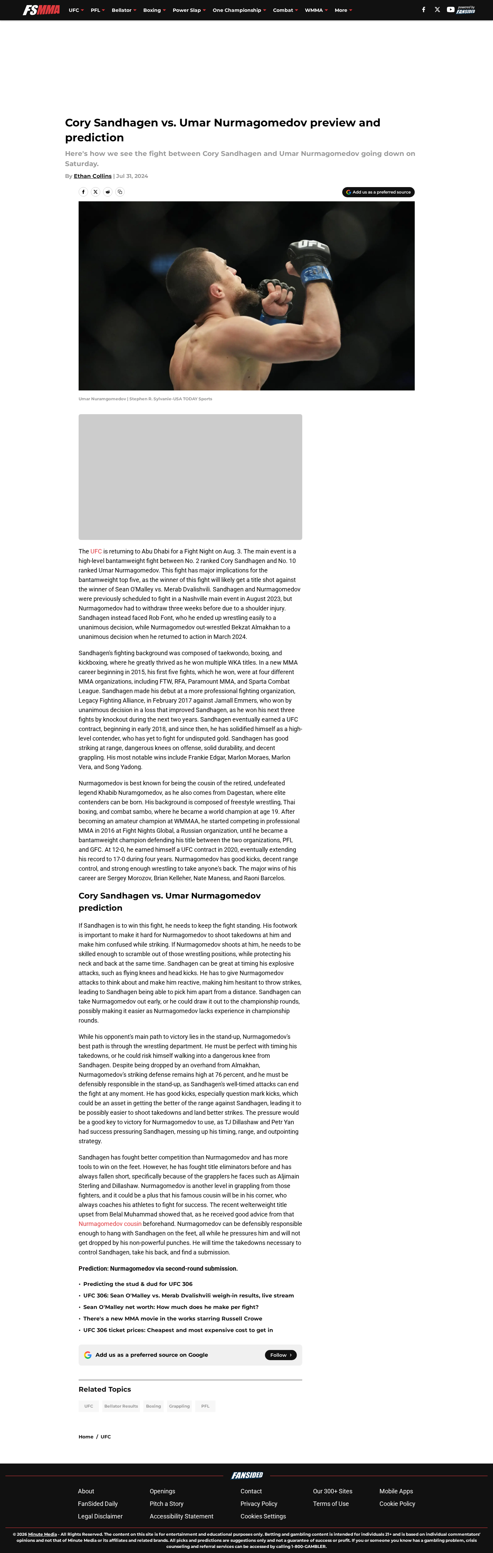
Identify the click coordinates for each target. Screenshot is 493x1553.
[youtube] (451, 9)
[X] (437, 9)
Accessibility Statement (181, 1516)
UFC (96, 551)
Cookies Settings (263, 1516)
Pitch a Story (167, 1503)
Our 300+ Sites (332, 1491)
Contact (251, 1491)
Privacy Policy (259, 1503)
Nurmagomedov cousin (111, 1223)
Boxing (153, 1406)
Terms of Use (331, 1503)
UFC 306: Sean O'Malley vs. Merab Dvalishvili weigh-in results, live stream (188, 1295)
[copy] (120, 192)
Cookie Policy (397, 1503)
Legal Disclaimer (100, 1516)
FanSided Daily (98, 1503)
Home (86, 1437)
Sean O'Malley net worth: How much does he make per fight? (171, 1307)
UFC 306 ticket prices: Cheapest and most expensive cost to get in (178, 1330)
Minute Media (42, 1534)
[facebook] (423, 9)
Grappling (179, 1406)
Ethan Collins (93, 176)
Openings (162, 1491)
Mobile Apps (396, 1491)
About (86, 1491)
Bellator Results (121, 1406)
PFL (205, 1406)
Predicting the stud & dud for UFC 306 (137, 1284)
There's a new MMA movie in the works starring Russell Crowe (172, 1318)
